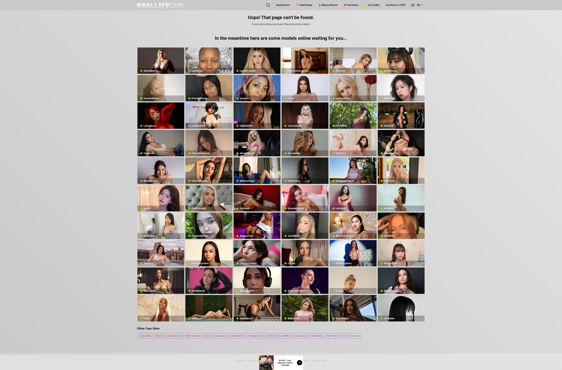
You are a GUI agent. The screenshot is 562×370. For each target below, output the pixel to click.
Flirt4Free (332, 335)
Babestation (175, 335)
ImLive (344, 335)
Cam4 (207, 335)
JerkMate (286, 335)
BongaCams (255, 335)
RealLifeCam (283, 5)
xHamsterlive (238, 335)
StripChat (160, 335)
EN (417, 5)
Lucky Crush (301, 335)
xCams (356, 335)
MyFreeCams (193, 335)
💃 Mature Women (328, 5)
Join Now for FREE (395, 5)
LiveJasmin (221, 335)
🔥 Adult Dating (304, 5)
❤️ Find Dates (351, 5)
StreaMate (317, 335)
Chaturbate (145, 335)
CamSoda (271, 335)
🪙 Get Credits (372, 5)
